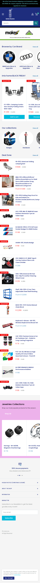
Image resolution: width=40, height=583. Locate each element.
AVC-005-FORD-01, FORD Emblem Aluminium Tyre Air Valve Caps (25, 385)
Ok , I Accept (9, 578)
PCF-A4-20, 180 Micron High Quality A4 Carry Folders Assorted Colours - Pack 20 (25, 354)
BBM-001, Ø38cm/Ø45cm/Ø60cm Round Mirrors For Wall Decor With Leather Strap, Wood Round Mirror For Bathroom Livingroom (26, 181)
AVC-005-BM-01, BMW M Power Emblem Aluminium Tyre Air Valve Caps (27, 213)
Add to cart (14, 117)
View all (35, 47)
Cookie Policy (17, 574)
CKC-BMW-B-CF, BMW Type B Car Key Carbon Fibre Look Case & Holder (26, 260)
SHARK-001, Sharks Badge (25, 243)
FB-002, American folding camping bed (25, 163)
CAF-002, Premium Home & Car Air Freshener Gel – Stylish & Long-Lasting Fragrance (27, 338)
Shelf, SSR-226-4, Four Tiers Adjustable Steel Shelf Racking (26, 290)
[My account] (32, 14)
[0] (36, 14)
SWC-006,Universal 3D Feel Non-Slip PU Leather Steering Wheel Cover (26, 276)
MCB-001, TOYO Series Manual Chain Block (26, 306)
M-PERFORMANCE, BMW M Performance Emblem (24, 368)
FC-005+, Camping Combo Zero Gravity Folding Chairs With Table (13, 107)
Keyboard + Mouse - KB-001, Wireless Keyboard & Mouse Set (27, 322)
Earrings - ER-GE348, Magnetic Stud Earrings (12, 447)
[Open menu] (3, 14)
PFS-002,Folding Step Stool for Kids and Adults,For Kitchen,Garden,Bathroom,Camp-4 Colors (27, 198)
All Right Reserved (7, 533)
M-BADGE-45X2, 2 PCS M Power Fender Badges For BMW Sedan (27, 228)
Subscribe (9, 518)
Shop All (8, 414)
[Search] (35, 23)
